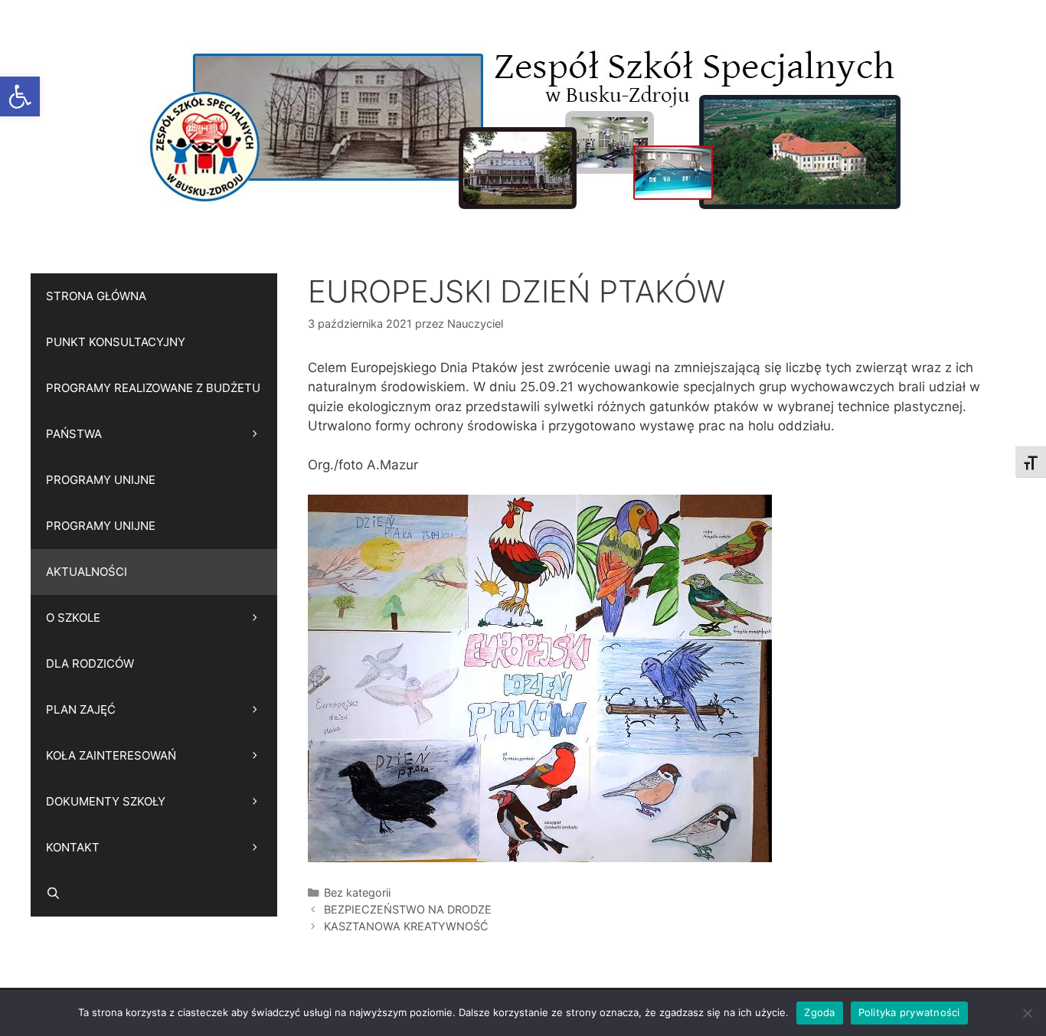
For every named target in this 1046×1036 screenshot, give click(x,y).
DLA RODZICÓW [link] (90, 663)
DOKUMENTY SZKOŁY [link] (105, 801)
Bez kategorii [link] (357, 892)
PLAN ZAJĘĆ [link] (81, 709)
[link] (20, 96)
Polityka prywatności (909, 1012)
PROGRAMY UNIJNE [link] (100, 479)
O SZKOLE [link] (73, 617)
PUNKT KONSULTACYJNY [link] (115, 342)
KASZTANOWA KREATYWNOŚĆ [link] (406, 926)
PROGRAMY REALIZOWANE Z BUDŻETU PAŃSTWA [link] (153, 411)
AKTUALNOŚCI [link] (86, 571)
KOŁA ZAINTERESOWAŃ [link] (111, 755)
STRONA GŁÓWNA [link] (96, 296)
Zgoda (819, 1012)
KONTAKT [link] (73, 847)
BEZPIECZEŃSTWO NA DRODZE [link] (408, 909)
